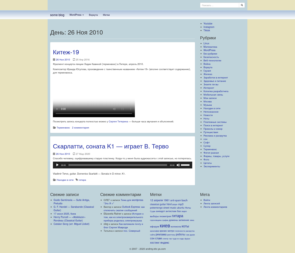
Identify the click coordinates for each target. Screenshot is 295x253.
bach (185, 200)
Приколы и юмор (212, 128)
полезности (180, 231)
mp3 (181, 204)
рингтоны (171, 234)
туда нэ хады (178, 238)
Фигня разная (211, 152)
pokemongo (156, 207)
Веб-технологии (212, 60)
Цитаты (207, 163)
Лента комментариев (215, 206)
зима (192, 220)
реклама (161, 234)
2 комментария (80, 127)
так (170, 238)
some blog (57, 14)
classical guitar (158, 204)
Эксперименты (211, 166)
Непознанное (211, 111)
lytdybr (175, 204)
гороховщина (155, 220)
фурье (187, 238)
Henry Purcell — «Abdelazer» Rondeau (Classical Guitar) (70, 218)
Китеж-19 (66, 51)
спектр (165, 238)
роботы (180, 234)
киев (165, 225)
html (169, 204)
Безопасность (211, 57)
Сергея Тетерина (118, 121)
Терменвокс (63, 127)
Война (206, 63)
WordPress (75, 14)
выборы (154, 216)
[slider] (186, 165)
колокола (176, 226)
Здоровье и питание (214, 81)
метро (171, 230)
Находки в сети (65, 179)
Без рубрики (210, 53)
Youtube (207, 23)
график (165, 220)
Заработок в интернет (215, 77)
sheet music (169, 207)
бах (179, 211)
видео (184, 211)
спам (158, 238)
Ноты (206, 118)
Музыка (207, 104)
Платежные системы (215, 122)
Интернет (208, 87)
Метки (106, 14)
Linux (206, 43)
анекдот (160, 211)
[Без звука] (178, 165)
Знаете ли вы (210, 84)
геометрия (165, 216)
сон (205, 139)
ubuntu (180, 207)
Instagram (208, 27)
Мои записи (210, 98)
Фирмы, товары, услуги (216, 156)
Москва (207, 101)
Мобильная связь (213, 94)
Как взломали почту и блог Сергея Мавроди (123, 225)
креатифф (154, 231)
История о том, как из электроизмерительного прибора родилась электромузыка (124, 217)
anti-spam (175, 200)
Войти (206, 200)
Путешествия (210, 132)
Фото (206, 159)
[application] (122, 165)
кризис (163, 230)
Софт (206, 142)
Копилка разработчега (215, 91)
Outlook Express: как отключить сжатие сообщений (124, 208)
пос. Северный (131, 230)
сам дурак (190, 234)
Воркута (93, 14)
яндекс (164, 242)
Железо (207, 74)
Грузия (207, 70)
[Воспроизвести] (57, 165)
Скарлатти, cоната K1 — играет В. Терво (111, 145)
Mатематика (210, 46)
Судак (152, 211)
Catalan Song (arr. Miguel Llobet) (71, 223)
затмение (184, 220)
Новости (208, 115)
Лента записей (211, 203)
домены (173, 220)
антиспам (171, 211)
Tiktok (206, 30)
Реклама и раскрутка (215, 135)
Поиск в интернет (213, 125)
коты (185, 225)
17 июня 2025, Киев (65, 213)
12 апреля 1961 (160, 200)
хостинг (155, 242)
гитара (82, 179)
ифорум (154, 226)
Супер (206, 145)
